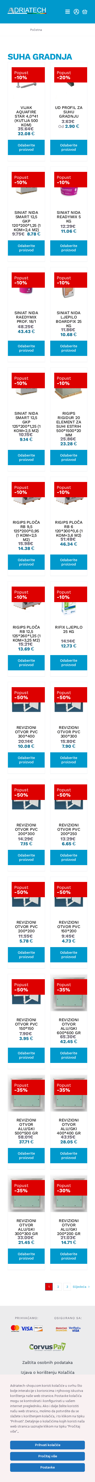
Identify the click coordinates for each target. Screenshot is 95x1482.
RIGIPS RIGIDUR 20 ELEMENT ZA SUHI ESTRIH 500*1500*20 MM (68, 424)
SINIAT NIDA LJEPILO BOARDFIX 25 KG (69, 319)
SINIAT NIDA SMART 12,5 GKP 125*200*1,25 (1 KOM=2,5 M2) (26, 422)
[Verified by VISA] (75, 1328)
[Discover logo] (38, 1327)
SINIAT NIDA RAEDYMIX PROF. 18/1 (26, 317)
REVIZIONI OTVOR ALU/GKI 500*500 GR (26, 1126)
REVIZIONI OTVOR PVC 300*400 (26, 732)
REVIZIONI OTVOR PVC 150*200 (68, 926)
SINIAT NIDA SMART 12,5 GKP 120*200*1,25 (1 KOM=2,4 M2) (26, 221)
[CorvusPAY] (47, 1343)
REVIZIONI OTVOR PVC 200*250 (68, 829)
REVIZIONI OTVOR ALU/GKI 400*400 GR (69, 1126)
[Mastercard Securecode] (61, 1329)
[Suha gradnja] (26, 80)
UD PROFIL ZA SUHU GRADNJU (68, 112)
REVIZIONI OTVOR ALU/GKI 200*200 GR (68, 1227)
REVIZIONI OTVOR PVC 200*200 (26, 926)
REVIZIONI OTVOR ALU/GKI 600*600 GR (69, 1026)
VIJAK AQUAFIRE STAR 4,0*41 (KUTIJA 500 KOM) (26, 116)
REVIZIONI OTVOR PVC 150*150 (26, 1024)
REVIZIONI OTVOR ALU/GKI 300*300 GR (26, 1227)
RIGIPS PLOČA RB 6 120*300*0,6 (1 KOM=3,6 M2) (69, 529)
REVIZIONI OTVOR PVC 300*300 (68, 732)
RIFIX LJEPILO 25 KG (68, 629)
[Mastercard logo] (15, 1327)
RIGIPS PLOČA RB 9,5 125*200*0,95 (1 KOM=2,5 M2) (26, 531)
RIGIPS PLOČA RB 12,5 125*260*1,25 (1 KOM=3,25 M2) (26, 634)
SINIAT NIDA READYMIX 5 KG (69, 217)
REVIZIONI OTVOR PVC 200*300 (26, 829)
